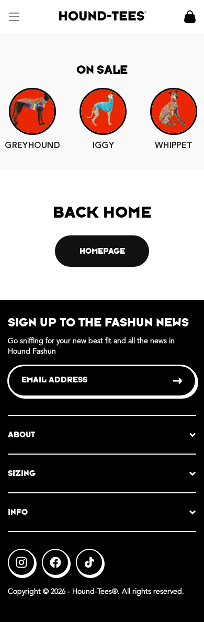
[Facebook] (55, 562)
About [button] (21, 434)
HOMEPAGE (102, 251)
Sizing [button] (22, 473)
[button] (14, 16)
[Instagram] (21, 562)
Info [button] (18, 512)
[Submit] (178, 381)
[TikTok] (89, 562)
